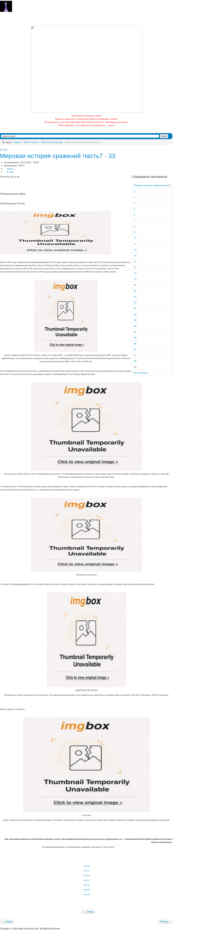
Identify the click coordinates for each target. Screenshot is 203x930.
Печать (10, 168)
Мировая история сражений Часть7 (152, 185)
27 (135, 331)
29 (135, 343)
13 (135, 255)
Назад (89, 911)
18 (135, 279)
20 (135, 290)
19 (135, 284)
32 (135, 361)
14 (135, 261)
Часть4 (86, 880)
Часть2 (86, 871)
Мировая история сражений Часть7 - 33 (57, 155)
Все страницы (141, 372)
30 (135, 349)
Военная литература (52, 142)
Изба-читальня (31, 142)
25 (135, 320)
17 (135, 273)
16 (135, 267)
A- (7, 149)
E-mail (9, 171)
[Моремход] (15, 6)
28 (135, 337)
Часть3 (86, 875)
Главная (17, 142)
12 (135, 249)
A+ (1, 149)
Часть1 (86, 866)
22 (135, 302)
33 (135, 366)
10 (135, 238)
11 (135, 243)
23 (135, 308)
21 (135, 296)
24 (135, 314)
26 (135, 325)
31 (135, 355)
